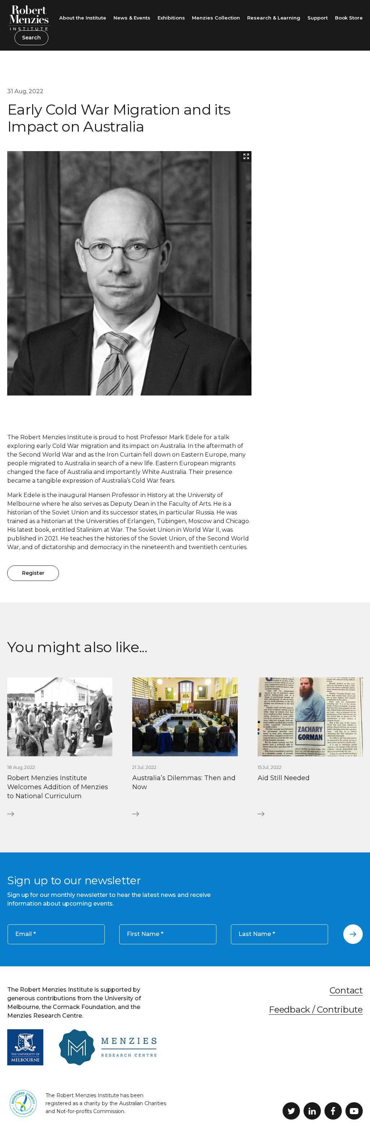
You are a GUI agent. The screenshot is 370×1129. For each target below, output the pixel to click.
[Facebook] (333, 1111)
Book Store (349, 18)
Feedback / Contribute (316, 1009)
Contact (346, 990)
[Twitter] (291, 1111)
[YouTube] (354, 1111)
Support (317, 18)
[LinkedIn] (312, 1111)
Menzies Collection (216, 18)
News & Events (131, 18)
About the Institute (82, 18)
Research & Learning (273, 18)
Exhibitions (171, 18)
